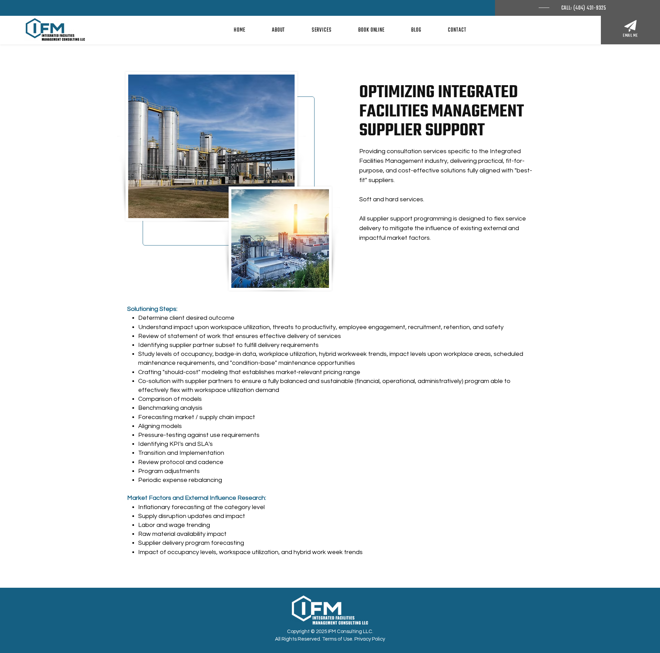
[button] (278, 30)
